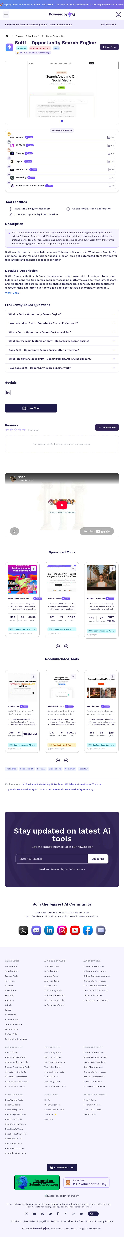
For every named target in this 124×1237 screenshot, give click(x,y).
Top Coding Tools (52, 1057)
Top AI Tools (52, 1047)
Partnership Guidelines (16, 1039)
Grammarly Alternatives (94, 981)
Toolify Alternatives (92, 995)
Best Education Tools (15, 1153)
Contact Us (10, 1015)
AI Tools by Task (54, 961)
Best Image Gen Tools (15, 1114)
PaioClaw (83, 769)
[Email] (50, 1213)
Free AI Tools (11, 976)
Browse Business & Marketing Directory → (73, 789)
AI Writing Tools (51, 966)
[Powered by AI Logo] (62, 14)
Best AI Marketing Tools (33, 24)
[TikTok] (73, 1213)
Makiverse (11, 769)
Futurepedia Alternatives (95, 986)
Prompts (9, 995)
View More (12, 292)
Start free (47, 4)
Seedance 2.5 (26, 769)
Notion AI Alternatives (94, 1077)
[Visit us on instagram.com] (62, 930)
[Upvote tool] (33, 568)
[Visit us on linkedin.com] (49, 930)
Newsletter (10, 990)
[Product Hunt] (86, 1182)
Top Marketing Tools (54, 1072)
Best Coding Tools (14, 1110)
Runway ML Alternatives (95, 1086)
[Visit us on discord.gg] (36, 930)
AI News (9, 986)
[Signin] (118, 14)
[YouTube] (81, 1213)
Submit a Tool (12, 1019)
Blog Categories (52, 1105)
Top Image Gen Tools (54, 1062)
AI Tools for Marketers (16, 1077)
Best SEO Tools (12, 1105)
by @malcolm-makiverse (17, 749)
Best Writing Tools (14, 1100)
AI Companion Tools (54, 1005)
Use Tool (111, 47)
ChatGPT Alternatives (93, 966)
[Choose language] (93, 1213)
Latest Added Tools (54, 1110)
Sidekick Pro (55, 769)
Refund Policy (11, 1034)
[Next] (66, 646)
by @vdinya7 (52, 635)
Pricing (8, 1010)
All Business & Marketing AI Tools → (42, 784)
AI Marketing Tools (53, 990)
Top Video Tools (52, 1067)
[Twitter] (26, 1213)
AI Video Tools (51, 976)
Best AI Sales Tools (61, 24)
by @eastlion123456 (55, 749)
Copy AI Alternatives (93, 1067)
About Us (9, 1000)
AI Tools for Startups (15, 1086)
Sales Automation (55, 36)
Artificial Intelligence (40, 48)
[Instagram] (66, 1213)
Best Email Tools (13, 1139)
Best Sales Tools (13, 1143)
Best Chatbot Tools (14, 1148)
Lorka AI (41, 769)
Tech (56, 48)
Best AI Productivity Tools (17, 1067)
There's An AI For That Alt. (96, 990)
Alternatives (91, 961)
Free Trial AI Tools (92, 1110)
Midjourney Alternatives (94, 971)
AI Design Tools (51, 981)
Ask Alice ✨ (50, 1114)
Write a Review (107, 427)
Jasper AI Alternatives (94, 1062)
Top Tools (10, 981)
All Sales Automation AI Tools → (83, 784)
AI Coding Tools (51, 971)
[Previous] (58, 646)
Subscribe (98, 858)
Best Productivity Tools (16, 1134)
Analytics (48, 1119)
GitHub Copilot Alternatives (96, 976)
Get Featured (11, 966)
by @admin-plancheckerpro (97, 633)
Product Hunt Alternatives (95, 1000)
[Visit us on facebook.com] (87, 930)
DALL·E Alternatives (92, 1081)
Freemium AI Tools (92, 1105)
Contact (16, 1221)
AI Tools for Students (15, 1072)
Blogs (47, 1100)
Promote (29, 1221)
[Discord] (34, 1213)
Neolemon (70, 769)
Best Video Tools (13, 1119)
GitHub (8, 1005)
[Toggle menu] (6, 14)
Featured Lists (92, 1047)
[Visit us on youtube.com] (74, 930)
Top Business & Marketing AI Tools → (26, 789)
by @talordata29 (14, 633)
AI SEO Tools (50, 986)
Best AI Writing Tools (15, 1057)
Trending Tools (12, 971)
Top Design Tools (52, 1081)
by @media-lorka (93, 749)
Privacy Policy (11, 1029)
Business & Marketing (27, 36)
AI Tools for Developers (17, 1081)
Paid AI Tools (89, 1114)
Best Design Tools (14, 1129)
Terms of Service (13, 1024)
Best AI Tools (11, 1052)
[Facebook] (58, 1213)
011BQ (70, 1228)
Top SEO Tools (51, 1077)
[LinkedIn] (42, 1213)
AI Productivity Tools (54, 1000)
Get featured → (110, 24)
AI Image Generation (54, 995)
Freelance (21, 48)
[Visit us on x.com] (23, 930)
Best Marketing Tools (15, 1124)
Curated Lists (14, 1095)
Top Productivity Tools (55, 1086)
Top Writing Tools (52, 1052)
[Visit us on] (100, 930)
